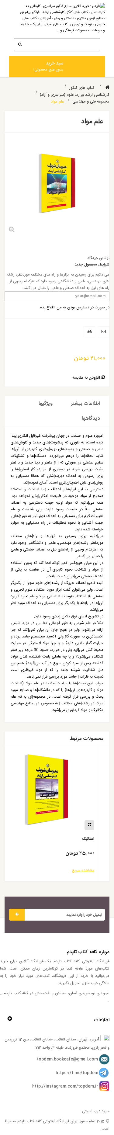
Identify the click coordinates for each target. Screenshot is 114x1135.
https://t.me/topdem (77, 1073)
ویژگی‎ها (46, 403)
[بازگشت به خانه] (107, 88)
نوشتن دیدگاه (98, 258)
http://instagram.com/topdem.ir (65, 1086)
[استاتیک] (57, 792)
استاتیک (98, 839)
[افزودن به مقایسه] (100, 825)
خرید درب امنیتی (95, 1111)
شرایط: (103, 265)
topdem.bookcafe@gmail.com (67, 1059)
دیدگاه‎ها (91, 418)
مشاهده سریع (93, 870)
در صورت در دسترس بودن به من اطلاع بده (74, 307)
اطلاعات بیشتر (85, 403)
